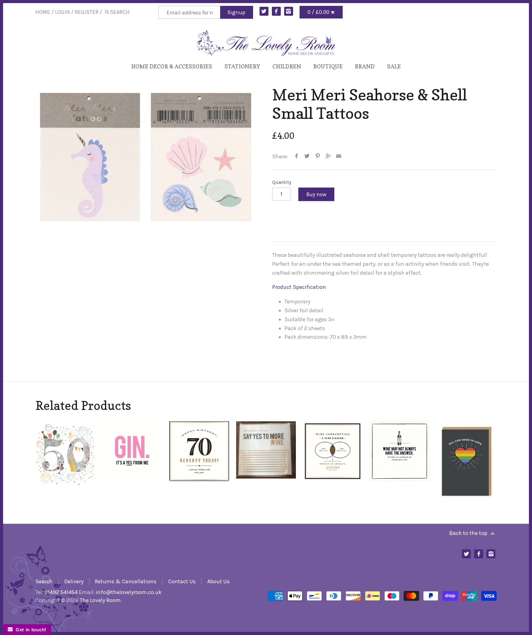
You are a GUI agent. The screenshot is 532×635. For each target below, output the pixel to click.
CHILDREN (286, 66)
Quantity (282, 182)
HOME (42, 12)
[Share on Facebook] (296, 156)
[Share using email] (338, 156)
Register (87, 12)
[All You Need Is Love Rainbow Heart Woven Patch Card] (467, 460)
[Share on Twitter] (307, 156)
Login (62, 12)
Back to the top (469, 533)
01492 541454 (61, 592)
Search (44, 581)
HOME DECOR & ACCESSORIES (171, 66)
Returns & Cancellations (125, 581)
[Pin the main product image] (317, 156)
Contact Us (182, 581)
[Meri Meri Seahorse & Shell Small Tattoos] (147, 158)
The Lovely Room (100, 600)
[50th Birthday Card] (65, 460)
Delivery (73, 581)
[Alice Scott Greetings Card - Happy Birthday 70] (199, 460)
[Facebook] (276, 11)
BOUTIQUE (328, 66)
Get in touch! (29, 629)
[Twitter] (264, 11)
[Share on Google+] (328, 156)
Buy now (316, 194)
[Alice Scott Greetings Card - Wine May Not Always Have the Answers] (400, 460)
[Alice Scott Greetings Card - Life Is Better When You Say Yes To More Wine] (266, 460)
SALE (394, 66)
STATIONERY (242, 66)
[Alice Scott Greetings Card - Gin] (132, 460)
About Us (218, 581)
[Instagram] (288, 11)
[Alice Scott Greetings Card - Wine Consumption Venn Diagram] (333, 460)
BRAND (365, 66)
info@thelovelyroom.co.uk (129, 592)
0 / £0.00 (319, 12)
